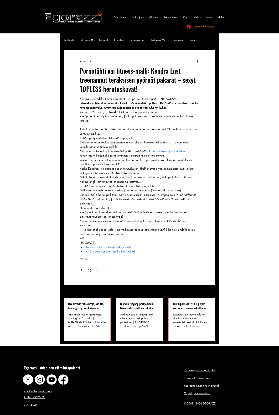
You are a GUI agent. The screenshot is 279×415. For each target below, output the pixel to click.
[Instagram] (40, 379)
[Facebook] (63, 379)
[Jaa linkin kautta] (105, 270)
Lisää (192, 39)
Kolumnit (103, 39)
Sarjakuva (178, 39)
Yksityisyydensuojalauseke (199, 370)
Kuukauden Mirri (159, 39)
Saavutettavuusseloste (197, 378)
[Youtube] (51, 379)
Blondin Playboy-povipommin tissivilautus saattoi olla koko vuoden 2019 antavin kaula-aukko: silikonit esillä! (139, 306)
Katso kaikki (209, 291)
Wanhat (84, 259)
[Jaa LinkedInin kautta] (97, 270)
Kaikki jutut (69, 39)
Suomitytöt (119, 39)
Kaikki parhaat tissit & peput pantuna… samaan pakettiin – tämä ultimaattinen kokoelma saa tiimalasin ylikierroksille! (191, 306)
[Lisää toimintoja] (197, 61)
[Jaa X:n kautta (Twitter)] (89, 270)
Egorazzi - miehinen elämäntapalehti (52, 368)
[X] (28, 379)
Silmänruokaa (137, 39)
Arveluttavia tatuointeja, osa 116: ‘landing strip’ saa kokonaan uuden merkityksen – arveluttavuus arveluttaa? (86, 306)
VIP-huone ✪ (87, 39)
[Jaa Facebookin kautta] (81, 270)
